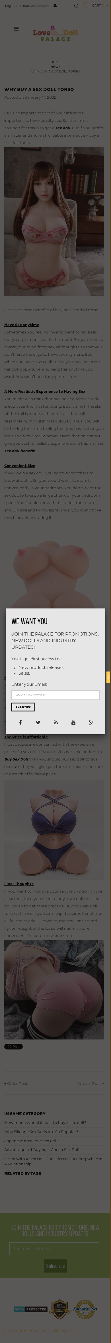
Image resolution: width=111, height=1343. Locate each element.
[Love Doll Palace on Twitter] (38, 722)
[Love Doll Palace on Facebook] (20, 722)
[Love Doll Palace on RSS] (55, 722)
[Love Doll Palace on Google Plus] (91, 722)
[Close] (105, 608)
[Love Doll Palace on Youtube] (73, 722)
